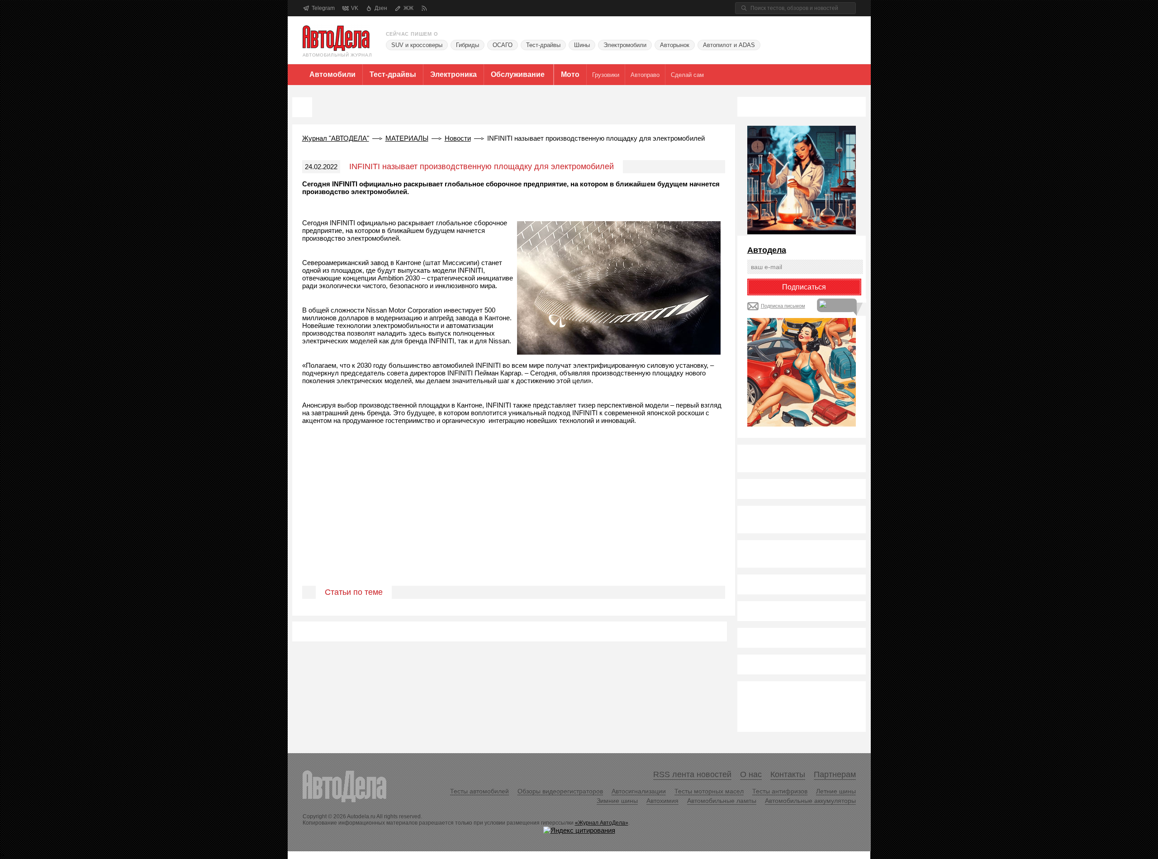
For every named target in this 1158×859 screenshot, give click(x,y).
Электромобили (624, 45)
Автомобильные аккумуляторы (810, 800)
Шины (582, 45)
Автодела (766, 250)
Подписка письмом (783, 305)
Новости (458, 138)
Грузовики (605, 74)
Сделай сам (687, 74)
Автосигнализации (639, 791)
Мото (570, 74)
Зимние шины (617, 800)
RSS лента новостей (692, 774)
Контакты (787, 774)
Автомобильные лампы (721, 800)
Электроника (453, 74)
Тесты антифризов (779, 791)
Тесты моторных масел (709, 791)
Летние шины (836, 791)
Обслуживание (518, 74)
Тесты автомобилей (479, 791)
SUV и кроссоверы (416, 45)
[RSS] (424, 8)
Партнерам (835, 774)
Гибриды (467, 45)
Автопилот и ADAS (729, 45)
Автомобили (332, 74)
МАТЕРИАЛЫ (406, 138)
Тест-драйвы (543, 45)
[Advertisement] (513, 515)
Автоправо (645, 74)
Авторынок (674, 45)
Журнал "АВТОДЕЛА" (335, 138)
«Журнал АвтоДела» (601, 823)
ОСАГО (503, 45)
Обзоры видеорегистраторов (560, 791)
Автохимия (662, 800)
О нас (751, 774)
